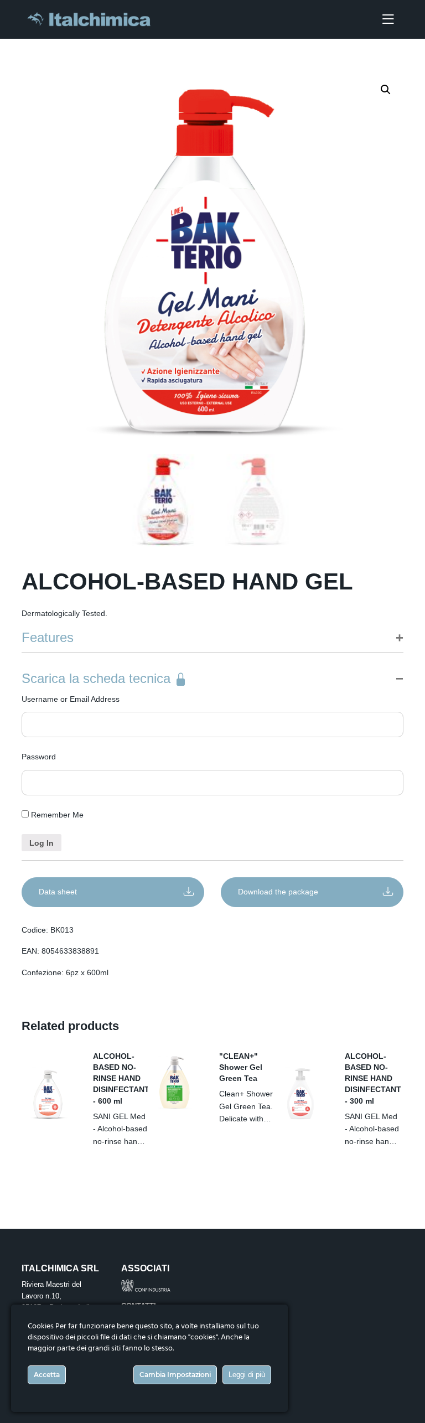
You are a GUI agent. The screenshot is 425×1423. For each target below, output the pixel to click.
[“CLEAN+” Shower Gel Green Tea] (175, 1082)
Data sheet (58, 891)
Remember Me (56, 814)
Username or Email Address (71, 699)
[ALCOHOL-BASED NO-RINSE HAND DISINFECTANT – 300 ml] (300, 1094)
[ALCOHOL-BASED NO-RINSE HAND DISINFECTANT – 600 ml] (49, 1094)
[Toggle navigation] (387, 19)
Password (39, 756)
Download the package (278, 891)
